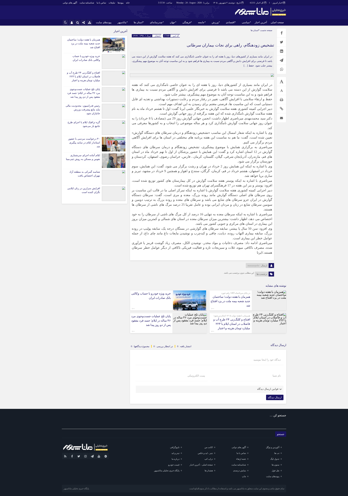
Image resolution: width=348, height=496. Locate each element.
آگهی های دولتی (70, 2)
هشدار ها (209, 470)
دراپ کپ (208, 459)
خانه (128, 2)
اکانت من (208, 447)
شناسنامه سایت (87, 2)
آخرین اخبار (261, 22)
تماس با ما (101, 2)
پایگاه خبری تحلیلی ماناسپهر (166, 470)
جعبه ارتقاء (241, 459)
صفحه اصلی (277, 22)
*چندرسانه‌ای (157, 22)
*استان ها (139, 22)
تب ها (276, 453)
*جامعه (202, 22)
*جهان (173, 22)
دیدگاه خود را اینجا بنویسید (267, 360)
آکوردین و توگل (272, 447)
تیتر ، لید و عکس (205, 453)
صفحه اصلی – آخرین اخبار (201, 465)
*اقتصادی (231, 22)
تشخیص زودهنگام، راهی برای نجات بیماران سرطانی (230, 45)
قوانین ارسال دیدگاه (267, 389)
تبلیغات (112, 2)
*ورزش (216, 22)
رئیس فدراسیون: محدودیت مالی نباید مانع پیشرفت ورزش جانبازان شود (83, 109)
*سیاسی (246, 22)
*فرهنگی (187, 22)
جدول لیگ (274, 459)
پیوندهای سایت (103, 22)
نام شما (277, 376)
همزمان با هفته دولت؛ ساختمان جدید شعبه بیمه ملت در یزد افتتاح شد (230, 301)
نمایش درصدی (239, 470)
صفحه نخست (266, 30)
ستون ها (275, 465)
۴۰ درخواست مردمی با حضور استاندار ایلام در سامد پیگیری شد (84, 142)
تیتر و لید (175, 453)
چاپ (244, 476)
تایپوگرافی (174, 447)
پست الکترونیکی (196, 376)
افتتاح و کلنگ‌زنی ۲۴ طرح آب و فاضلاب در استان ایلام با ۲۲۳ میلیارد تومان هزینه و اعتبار (231, 324)
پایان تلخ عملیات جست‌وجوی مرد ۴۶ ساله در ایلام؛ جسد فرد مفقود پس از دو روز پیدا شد (151, 320)
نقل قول (275, 470)
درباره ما (175, 459)
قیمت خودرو (173, 465)
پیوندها (120, 2)
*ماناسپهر (122, 22)
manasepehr (253, 265)
